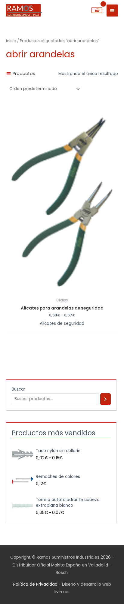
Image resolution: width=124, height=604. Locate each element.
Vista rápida (62, 290)
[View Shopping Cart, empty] (96, 10)
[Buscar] (105, 399)
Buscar (18, 389)
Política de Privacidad (35, 584)
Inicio (11, 40)
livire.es (62, 592)
